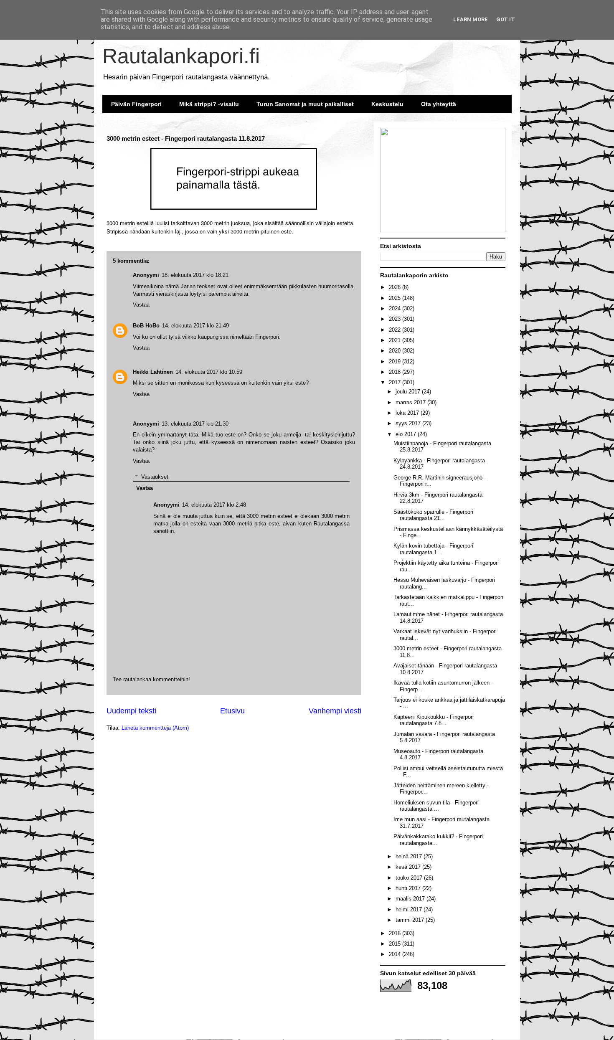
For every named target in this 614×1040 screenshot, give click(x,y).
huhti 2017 (409, 888)
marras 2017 (411, 402)
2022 (395, 330)
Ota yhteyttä (438, 104)
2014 (395, 954)
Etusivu (232, 711)
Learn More (470, 19)
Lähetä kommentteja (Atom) (155, 728)
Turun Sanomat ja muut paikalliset (305, 104)
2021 (395, 340)
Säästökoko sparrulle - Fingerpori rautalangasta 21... (433, 515)
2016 (395, 933)
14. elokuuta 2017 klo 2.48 (214, 505)
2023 (395, 319)
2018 (395, 372)
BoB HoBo (146, 325)
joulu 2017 (409, 391)
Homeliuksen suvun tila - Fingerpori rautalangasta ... (436, 805)
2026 (395, 287)
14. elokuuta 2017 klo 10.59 (208, 372)
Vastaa (141, 461)
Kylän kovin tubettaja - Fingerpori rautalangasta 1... (433, 549)
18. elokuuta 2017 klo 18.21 (195, 275)
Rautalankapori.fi (181, 56)
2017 (395, 382)
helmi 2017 (410, 909)
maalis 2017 (411, 898)
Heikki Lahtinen (153, 372)
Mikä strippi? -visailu (209, 104)
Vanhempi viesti (335, 711)
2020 (395, 351)
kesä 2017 (409, 867)
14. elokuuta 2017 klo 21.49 (195, 325)
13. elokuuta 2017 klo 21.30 (195, 424)
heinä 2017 (410, 856)
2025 (395, 298)
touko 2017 (410, 878)
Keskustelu (387, 104)
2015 (395, 944)
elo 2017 (407, 434)
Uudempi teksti (131, 711)
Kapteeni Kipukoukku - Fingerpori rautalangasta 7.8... (433, 720)
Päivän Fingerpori (136, 104)
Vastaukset (154, 477)
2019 (395, 361)
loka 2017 (408, 413)
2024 (395, 308)
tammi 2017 (411, 920)
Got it (505, 19)
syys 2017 (409, 423)
